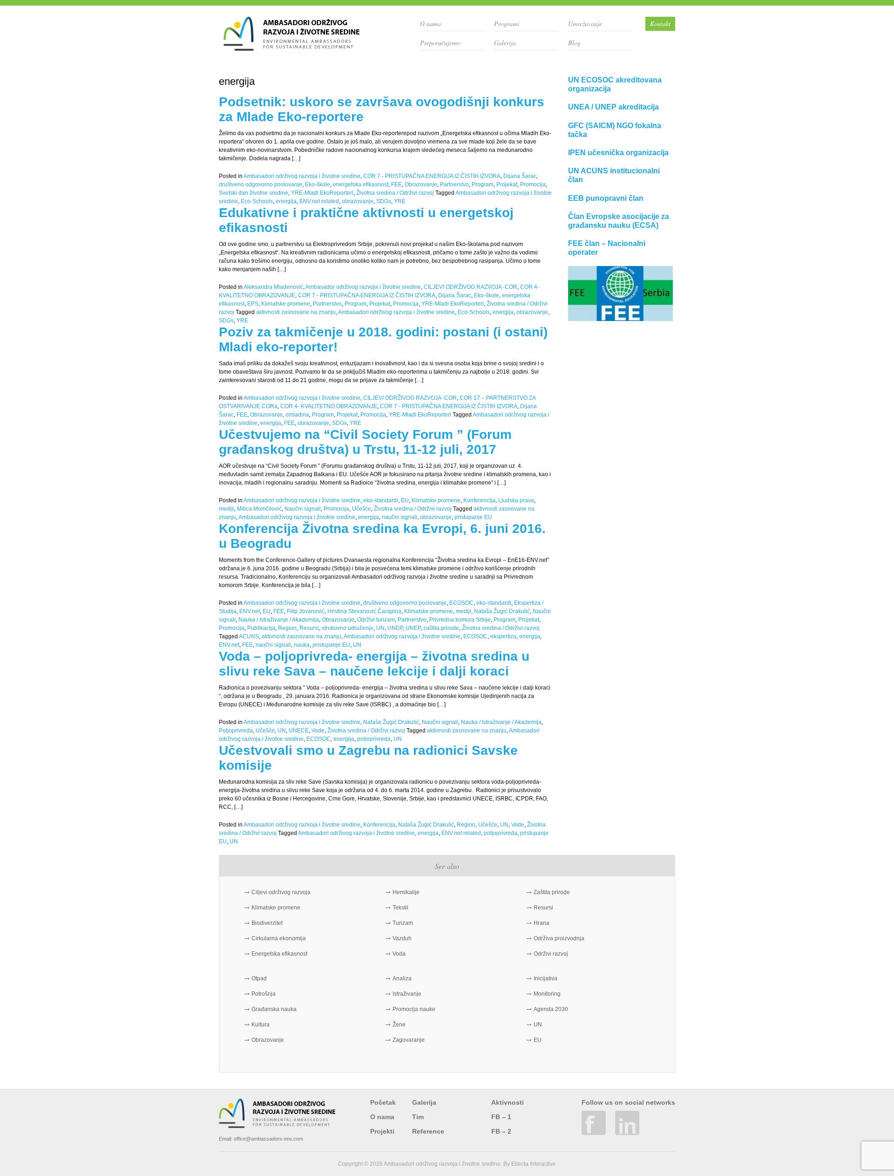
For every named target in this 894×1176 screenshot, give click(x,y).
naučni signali (399, 517)
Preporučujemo (440, 42)
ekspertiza (503, 636)
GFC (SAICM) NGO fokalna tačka (614, 130)
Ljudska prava (516, 500)
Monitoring (547, 994)
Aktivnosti (507, 1102)
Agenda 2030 (551, 1009)
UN (380, 628)
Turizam (403, 923)
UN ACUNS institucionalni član (614, 175)
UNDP (395, 628)
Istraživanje (407, 994)
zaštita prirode (441, 628)
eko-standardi (380, 500)
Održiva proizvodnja (559, 938)
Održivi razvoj (551, 953)
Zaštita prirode (552, 892)
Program (483, 184)
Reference (428, 1131)
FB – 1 (501, 1117)
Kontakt (660, 23)
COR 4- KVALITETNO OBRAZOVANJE (328, 406)
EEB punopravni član (605, 198)
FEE (396, 184)
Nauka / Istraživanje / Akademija (278, 619)
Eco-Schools (257, 201)
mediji (226, 509)
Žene (399, 1024)
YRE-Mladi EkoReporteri (322, 193)
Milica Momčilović (259, 509)
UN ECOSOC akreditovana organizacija (615, 84)
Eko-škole (317, 184)
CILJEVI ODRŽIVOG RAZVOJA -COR (470, 287)
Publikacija (261, 628)
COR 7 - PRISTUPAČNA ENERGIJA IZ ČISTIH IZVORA (432, 176)
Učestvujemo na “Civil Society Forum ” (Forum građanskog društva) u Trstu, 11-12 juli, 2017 (365, 442)
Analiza (402, 978)
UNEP (413, 628)
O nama (430, 23)
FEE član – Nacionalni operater (606, 247)
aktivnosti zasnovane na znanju (296, 312)
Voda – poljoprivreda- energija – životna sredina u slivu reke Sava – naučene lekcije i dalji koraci (374, 663)
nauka (302, 645)
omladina (297, 414)
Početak (383, 1102)
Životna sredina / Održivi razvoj (395, 193)
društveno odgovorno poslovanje (260, 184)
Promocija (533, 184)
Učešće (361, 509)
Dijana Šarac (519, 176)
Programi (506, 23)
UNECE (299, 730)
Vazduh (402, 938)
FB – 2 (501, 1131)
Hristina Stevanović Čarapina (364, 611)
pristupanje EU (473, 517)
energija (286, 201)
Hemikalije (406, 892)
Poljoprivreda (236, 730)
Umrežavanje (585, 23)
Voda (399, 953)
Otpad (259, 978)
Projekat (506, 184)
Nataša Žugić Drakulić (502, 611)
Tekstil (400, 907)
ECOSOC (461, 603)
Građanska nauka (274, 1009)
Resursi (309, 628)
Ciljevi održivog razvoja (281, 892)
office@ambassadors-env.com (268, 1139)
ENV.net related (319, 201)
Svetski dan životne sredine (253, 193)
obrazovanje (357, 201)
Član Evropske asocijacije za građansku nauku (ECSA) (618, 220)
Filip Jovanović (306, 611)
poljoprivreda (374, 739)
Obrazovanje (421, 184)
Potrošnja (263, 994)
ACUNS (249, 636)
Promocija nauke (414, 1009)
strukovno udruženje (347, 628)
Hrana (541, 923)
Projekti (382, 1131)
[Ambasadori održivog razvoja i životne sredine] (291, 47)
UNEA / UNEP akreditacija (613, 107)
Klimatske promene (285, 304)
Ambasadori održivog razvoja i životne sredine (302, 176)
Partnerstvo (454, 184)
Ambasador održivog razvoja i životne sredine (363, 287)
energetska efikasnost (360, 184)
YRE (400, 201)
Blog (574, 42)
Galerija (505, 42)
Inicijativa (545, 978)
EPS (252, 304)
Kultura (260, 1024)
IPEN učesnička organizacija (618, 153)
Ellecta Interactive (533, 1164)
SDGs (383, 201)
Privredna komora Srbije (460, 619)
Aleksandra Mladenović (273, 287)
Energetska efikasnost (279, 953)
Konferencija (479, 500)
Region (287, 628)
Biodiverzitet (267, 923)
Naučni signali (302, 509)
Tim (418, 1117)
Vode (318, 730)
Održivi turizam (376, 619)
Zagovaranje (409, 1040)
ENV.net (249, 611)
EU (405, 500)
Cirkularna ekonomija (278, 938)
